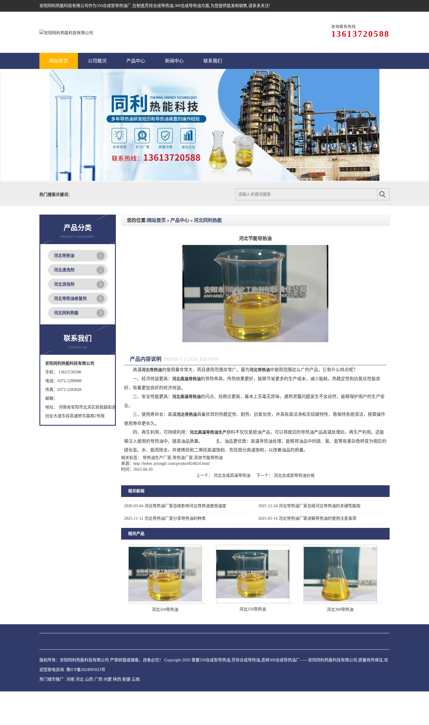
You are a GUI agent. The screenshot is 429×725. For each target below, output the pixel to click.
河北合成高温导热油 (232, 475)
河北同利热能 (66, 313)
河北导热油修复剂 (70, 298)
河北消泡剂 (64, 284)
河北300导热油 (340, 609)
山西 (89, 679)
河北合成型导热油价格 (294, 475)
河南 (70, 679)
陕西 (117, 679)
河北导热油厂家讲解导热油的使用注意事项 (307, 518)
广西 (98, 679)
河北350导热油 (252, 609)
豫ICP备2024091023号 (85, 669)
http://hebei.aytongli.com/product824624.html (171, 463)
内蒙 (108, 679)
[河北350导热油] (253, 602)
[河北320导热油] (165, 602)
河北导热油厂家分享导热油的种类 (165, 518)
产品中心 (179, 220)
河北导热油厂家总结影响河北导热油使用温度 (175, 506)
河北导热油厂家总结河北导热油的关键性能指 (309, 506)
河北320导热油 (165, 609)
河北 (80, 679)
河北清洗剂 (64, 270)
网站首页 (156, 220)
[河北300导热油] (340, 602)
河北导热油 (64, 255)
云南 (136, 679)
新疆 (126, 679)
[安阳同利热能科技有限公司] (66, 32)
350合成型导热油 (112, 6)
